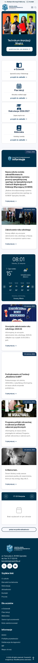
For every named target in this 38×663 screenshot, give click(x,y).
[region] (19, 33)
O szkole (5, 579)
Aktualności (6, 589)
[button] (32, 7)
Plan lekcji (6, 612)
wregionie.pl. (9, 659)
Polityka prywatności (10, 639)
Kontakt (31, 2)
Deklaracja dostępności (11, 642)
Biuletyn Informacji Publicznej (16, 2)
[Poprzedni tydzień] (6, 496)
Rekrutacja (6, 586)
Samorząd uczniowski (10, 620)
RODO (4, 635)
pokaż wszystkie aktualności (19, 529)
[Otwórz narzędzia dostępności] (33, 658)
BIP (3, 646)
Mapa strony (7, 650)
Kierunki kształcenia (10, 582)
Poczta (4, 597)
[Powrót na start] (13, 7)
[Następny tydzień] (32, 496)
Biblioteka (6, 616)
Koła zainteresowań (10, 623)
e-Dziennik (6, 609)
